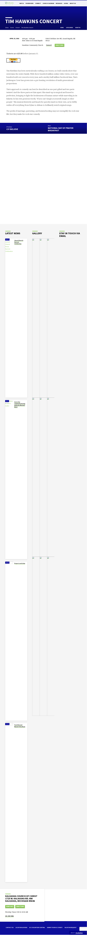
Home (7, 27)
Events (12, 27)
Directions (59, 45)
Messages (59, 3)
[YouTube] (12, 934)
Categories (69, 27)
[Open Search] (81, 3)
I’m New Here (29, 3)
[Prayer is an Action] (9, 641)
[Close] (85, 933)
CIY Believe (12, 129)
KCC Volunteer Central (37, 927)
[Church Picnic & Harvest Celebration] (9, 318)
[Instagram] (15, 934)
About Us (73, 3)
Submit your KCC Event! (55, 927)
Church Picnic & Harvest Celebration (18, 242)
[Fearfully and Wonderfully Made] (9, 802)
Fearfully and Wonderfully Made (19, 725)
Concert (17, 27)
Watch (21, 3)
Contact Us (9, 927)
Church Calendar (48, 3)
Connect (38, 3)
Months (78, 27)
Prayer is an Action (19, 563)
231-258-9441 (9, 916)
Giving (66, 3)
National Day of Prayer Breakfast (60, 129)
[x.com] (9, 934)
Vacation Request (71, 927)
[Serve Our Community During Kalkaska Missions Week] (9, 479)
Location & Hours (21, 927)
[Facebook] (6, 934)
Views (62, 27)
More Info (9, 906)
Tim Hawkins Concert (27, 27)
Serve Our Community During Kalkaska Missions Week (19, 404)
